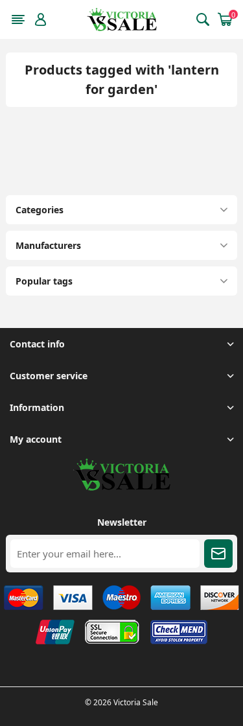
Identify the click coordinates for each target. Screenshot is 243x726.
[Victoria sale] (121, 487)
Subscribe (218, 553)
